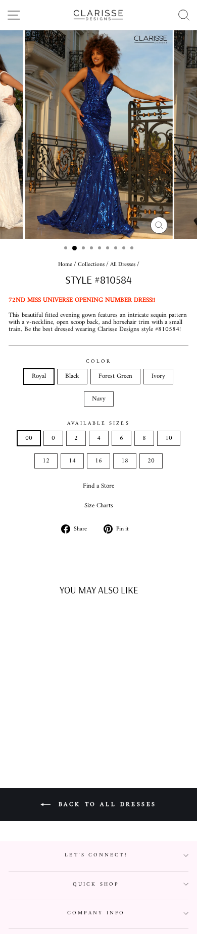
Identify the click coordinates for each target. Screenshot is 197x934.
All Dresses (122, 264)
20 (151, 460)
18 (124, 460)
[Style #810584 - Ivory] (54, 730)
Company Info (96, 913)
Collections (91, 264)
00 (28, 438)
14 (72, 460)
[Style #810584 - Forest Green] (42, 730)
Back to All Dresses (106, 804)
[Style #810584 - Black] (31, 730)
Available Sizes (98, 423)
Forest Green (115, 376)
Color (98, 361)
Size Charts (98, 505)
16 (98, 460)
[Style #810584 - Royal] (19, 730)
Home (65, 264)
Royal (39, 376)
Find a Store (98, 486)
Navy (99, 399)
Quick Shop (96, 884)
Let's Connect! (96, 855)
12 (46, 460)
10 (168, 438)
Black (72, 376)
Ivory (158, 376)
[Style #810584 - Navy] (66, 730)
